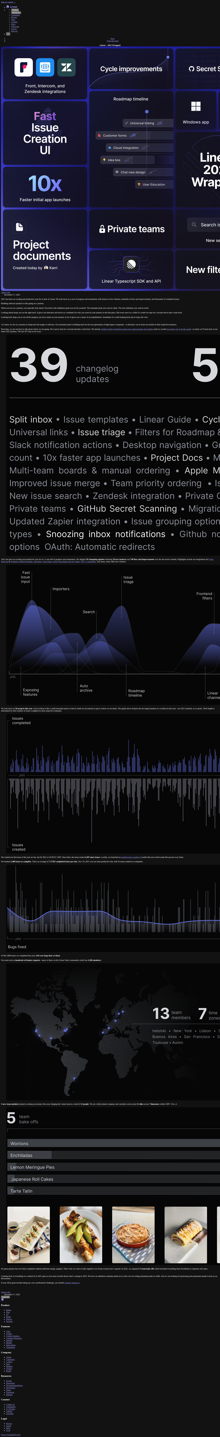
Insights (9, 1340)
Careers (9, 1362)
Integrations (11, 1345)
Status (8, 1390)
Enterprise (10, 1392)
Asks (8, 1331)
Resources (16, 13)
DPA (8, 1428)
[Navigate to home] (11, 7)
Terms (8, 1426)
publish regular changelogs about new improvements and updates (127, 329)
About (8, 1357)
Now (13, 20)
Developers (10, 1388)
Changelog (10, 1347)
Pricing (14, 17)
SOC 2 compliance (88, 562)
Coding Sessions (12, 1336)
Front (211, 559)
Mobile (9, 1343)
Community (11, 1407)
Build (8, 1317)
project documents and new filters (66, 562)
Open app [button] (15, 26)
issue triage (47, 562)
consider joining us (71, 1283)
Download (10, 1383)
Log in (14, 29)
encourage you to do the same (178, 329)
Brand (8, 1371)
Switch (9, 1381)
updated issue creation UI (131, 857)
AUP (8, 1430)
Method (9, 1366)
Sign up (14, 31)
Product (15, 10)
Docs (13, 24)
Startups (9, 1395)
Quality (9, 1369)
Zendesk (14, 562)
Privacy (9, 1423)
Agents (9, 1334)
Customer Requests (14, 1338)
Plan (8, 1312)
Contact (14, 22)
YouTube (9, 1414)
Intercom (4, 562)
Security (9, 1321)
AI (7, 1315)
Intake (8, 1310)
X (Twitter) (10, 1409)
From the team (112, 41)
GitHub (9, 1411)
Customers (15, 15)
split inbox (37, 562)
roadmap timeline (25, 562)
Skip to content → (8, 2)
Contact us (10, 1404)
